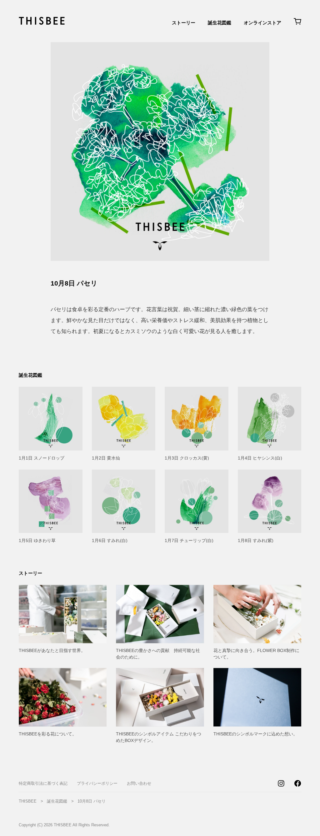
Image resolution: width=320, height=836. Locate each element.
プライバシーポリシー (97, 783)
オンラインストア (262, 22)
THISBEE (28, 801)
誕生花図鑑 (219, 22)
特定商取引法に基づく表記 (43, 783)
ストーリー (183, 22)
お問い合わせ (139, 783)
